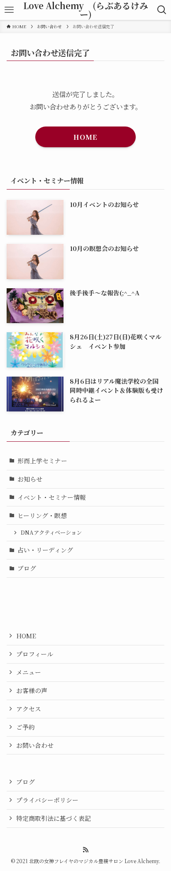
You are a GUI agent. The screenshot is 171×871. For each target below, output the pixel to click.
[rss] (85, 850)
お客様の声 (31, 690)
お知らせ (29, 478)
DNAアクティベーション (51, 532)
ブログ (26, 568)
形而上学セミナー (42, 460)
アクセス (28, 708)
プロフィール (34, 654)
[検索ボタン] (161, 10)
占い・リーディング (45, 549)
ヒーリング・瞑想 (42, 515)
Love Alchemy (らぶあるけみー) (85, 9)
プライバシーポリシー (47, 800)
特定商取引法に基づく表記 (53, 818)
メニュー (28, 672)
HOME (26, 635)
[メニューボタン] (9, 10)
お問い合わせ (35, 745)
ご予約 (25, 727)
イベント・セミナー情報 (51, 497)
